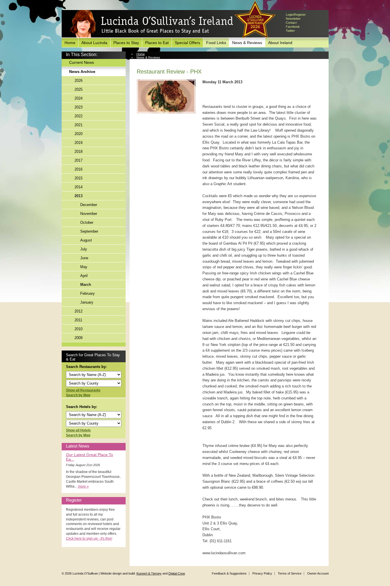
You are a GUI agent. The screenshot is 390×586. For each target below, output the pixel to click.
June (84, 258)
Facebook (293, 26)
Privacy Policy (262, 573)
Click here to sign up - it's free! (89, 538)
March (85, 284)
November (88, 213)
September (89, 231)
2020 (79, 134)
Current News (81, 62)
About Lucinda (94, 42)
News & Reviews (247, 42)
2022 (79, 116)
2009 (79, 338)
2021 (79, 125)
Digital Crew (176, 573)
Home (70, 42)
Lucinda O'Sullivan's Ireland (151, 24)
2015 (79, 178)
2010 (79, 329)
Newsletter (293, 18)
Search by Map (78, 395)
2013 (79, 196)
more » (83, 486)
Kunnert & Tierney (149, 573)
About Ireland (280, 42)
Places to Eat (157, 42)
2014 (79, 187)
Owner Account (318, 573)
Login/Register (296, 14)
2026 (79, 80)
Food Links (216, 42)
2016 (79, 169)
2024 (79, 98)
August (86, 240)
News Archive (82, 71)
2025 (79, 89)
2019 (79, 142)
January (86, 302)
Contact (291, 22)
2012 (79, 311)
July (83, 249)
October (86, 222)
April (84, 276)
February (87, 293)
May (83, 267)
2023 (79, 107)
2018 (79, 151)
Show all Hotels (78, 430)
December (88, 205)
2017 (79, 160)
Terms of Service (289, 573)
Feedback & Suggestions (229, 573)
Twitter (290, 30)
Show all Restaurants (83, 390)
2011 (78, 320)
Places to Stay (126, 42)
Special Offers (187, 42)
